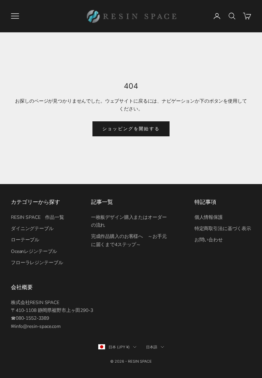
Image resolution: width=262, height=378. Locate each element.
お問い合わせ (208, 240)
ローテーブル (25, 240)
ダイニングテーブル (32, 228)
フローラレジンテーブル (37, 262)
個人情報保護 (208, 217)
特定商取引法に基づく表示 (222, 228)
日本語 (151, 347)
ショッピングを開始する (131, 128)
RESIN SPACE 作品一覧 (37, 217)
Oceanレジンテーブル (34, 251)
